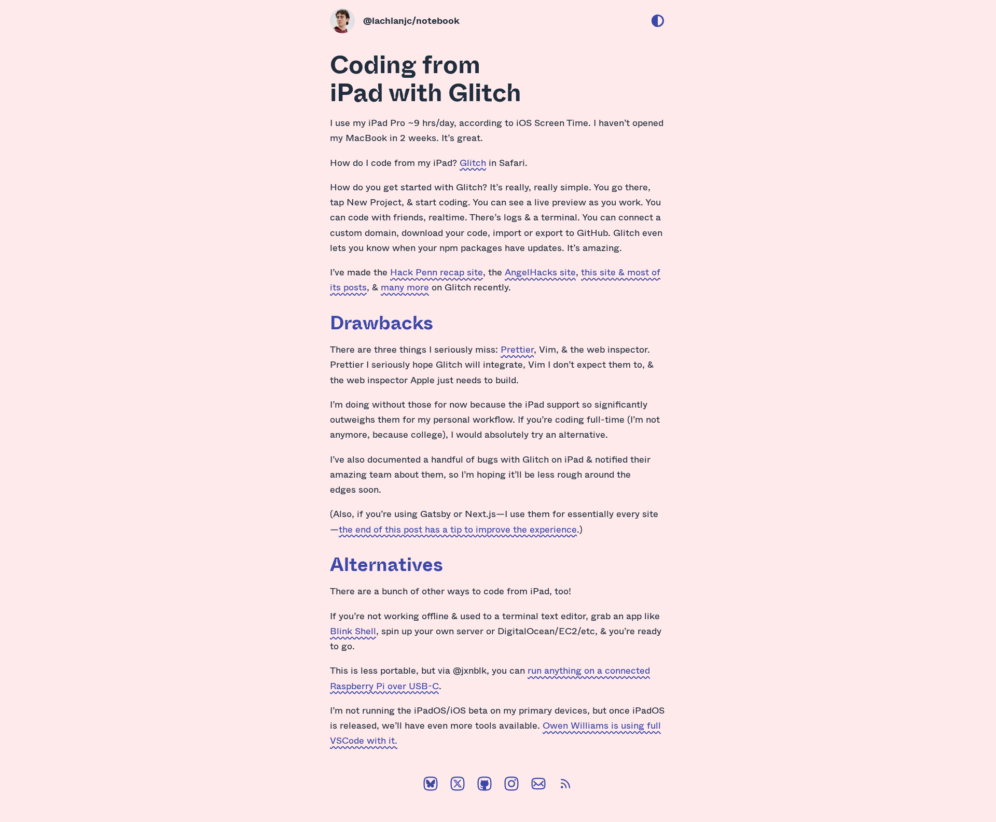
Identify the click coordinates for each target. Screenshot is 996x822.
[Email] (538, 785)
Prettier (517, 349)
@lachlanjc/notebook (411, 20)
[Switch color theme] (657, 20)
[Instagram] (511, 785)
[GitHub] (484, 785)
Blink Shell (353, 630)
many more (405, 287)
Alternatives (386, 563)
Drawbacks (381, 322)
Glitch (473, 162)
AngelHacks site (540, 271)
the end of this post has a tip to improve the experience (458, 529)
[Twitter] (457, 785)
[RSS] (565, 785)
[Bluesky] (430, 785)
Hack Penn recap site (436, 271)
